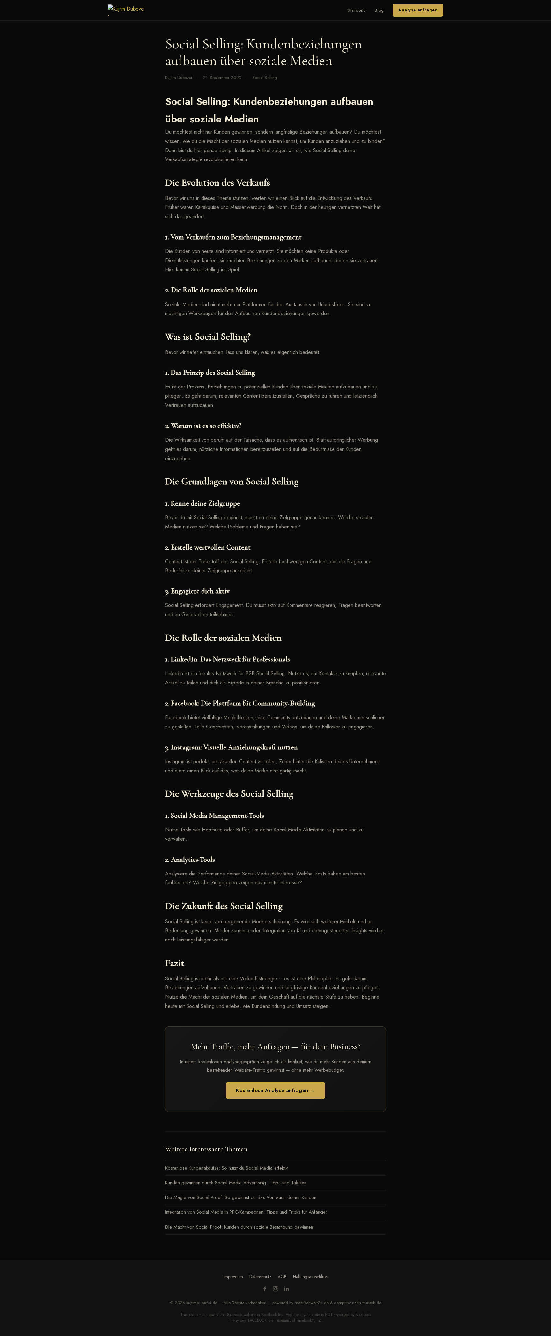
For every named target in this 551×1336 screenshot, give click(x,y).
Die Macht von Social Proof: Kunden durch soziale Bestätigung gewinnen (239, 1226)
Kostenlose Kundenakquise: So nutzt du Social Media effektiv (226, 1167)
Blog (379, 10)
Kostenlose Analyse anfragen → (275, 1090)
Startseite (357, 10)
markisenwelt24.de (312, 1303)
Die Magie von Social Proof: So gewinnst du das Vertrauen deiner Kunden (240, 1197)
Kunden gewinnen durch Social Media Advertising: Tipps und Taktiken (235, 1182)
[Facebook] (265, 1290)
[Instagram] (275, 1290)
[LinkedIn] (286, 1290)
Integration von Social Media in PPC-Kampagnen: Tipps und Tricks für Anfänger (246, 1211)
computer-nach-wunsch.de (357, 1303)
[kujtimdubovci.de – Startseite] (131, 10)
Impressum (233, 1276)
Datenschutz (260, 1276)
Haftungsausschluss (310, 1276)
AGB (282, 1276)
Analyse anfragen (417, 10)
